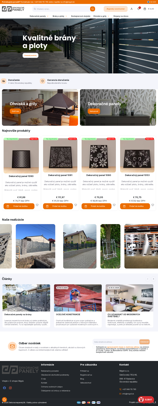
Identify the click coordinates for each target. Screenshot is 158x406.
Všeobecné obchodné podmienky (55, 375)
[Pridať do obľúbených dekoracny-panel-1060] (114, 205)
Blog (82, 379)
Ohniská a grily (99, 16)
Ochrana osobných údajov (52, 387)
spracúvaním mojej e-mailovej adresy (123, 347)
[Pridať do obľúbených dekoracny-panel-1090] (37, 205)
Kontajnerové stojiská (80, 16)
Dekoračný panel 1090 (21, 176)
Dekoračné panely (38, 16)
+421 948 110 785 (129, 389)
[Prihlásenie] (132, 9)
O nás (43, 379)
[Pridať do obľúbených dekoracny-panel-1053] (152, 205)
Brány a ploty (58, 16)
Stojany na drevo (120, 16)
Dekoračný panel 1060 (98, 175)
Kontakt (44, 383)
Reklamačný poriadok (50, 371)
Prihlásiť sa (84, 371)
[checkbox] (94, 347)
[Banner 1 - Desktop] (40, 107)
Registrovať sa (86, 375)
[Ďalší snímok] (153, 278)
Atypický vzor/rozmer (116, 9)
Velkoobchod (85, 383)
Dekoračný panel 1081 (60, 175)
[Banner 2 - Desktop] (118, 107)
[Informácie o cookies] (4, 399)
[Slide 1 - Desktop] (79, 46)
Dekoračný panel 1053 (137, 175)
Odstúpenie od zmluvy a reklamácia (55, 391)
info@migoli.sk (128, 394)
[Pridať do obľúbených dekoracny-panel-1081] (75, 205)
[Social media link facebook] (4, 387)
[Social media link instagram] (10, 387)
